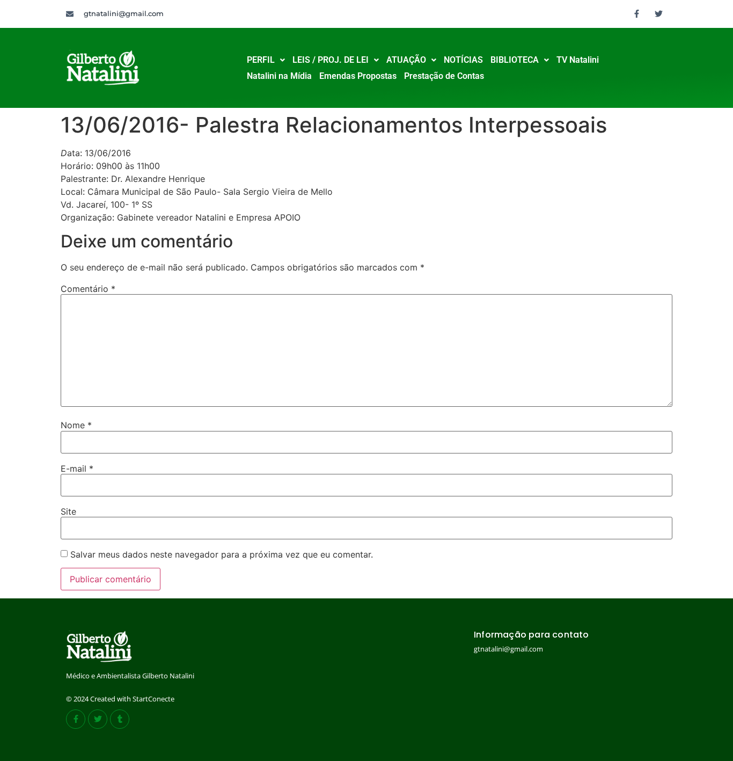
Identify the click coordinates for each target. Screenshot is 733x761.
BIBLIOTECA (514, 60)
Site (68, 511)
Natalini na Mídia (279, 76)
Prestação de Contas (444, 76)
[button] (266, 60)
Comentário (88, 288)
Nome (76, 425)
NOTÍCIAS (463, 60)
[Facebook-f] (637, 13)
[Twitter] (659, 13)
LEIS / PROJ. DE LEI (330, 60)
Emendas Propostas (358, 76)
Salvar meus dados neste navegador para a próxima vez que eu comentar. (221, 554)
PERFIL (261, 60)
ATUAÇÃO (406, 60)
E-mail (77, 468)
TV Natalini (577, 60)
